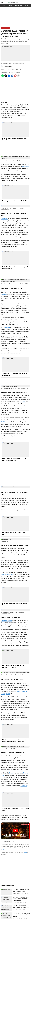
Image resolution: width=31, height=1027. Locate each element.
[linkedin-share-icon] (12, 76)
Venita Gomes (8, 66)
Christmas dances (6, 620)
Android (25, 852)
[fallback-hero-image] (6, 892)
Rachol (18, 691)
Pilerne (25, 773)
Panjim (24, 320)
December (25, 166)
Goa (3, 849)
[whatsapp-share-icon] (2, 76)
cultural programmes (7, 574)
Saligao (11, 773)
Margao (3, 322)
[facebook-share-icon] (9, 76)
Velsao (3, 693)
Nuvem (8, 693)
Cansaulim (24, 691)
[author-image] (2, 66)
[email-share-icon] (15, 76)
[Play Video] (15, 830)
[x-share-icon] (5, 76)
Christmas (4, 218)
